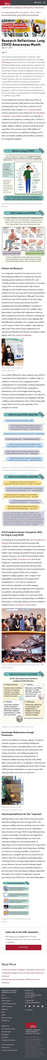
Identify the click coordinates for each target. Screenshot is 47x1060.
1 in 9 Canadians (30, 110)
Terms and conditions (8, 1044)
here (33, 773)
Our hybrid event (24, 559)
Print (5, 52)
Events (3, 1015)
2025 (37, 12)
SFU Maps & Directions (8, 1029)
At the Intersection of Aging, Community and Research (23, 970)
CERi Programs (6, 1001)
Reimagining (5, 1020)
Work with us (5, 998)
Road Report (5, 1034)
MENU (39, 3)
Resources (5, 1009)
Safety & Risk (5, 1026)
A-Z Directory (29, 1010)
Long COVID (16, 116)
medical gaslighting (23, 335)
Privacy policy (6, 1047)
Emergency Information (8, 1040)
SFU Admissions (6, 1031)
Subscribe (23, 947)
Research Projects (7, 1017)
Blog (32, 12)
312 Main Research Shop (9, 1003)
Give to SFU (5, 1037)
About (3, 995)
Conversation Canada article (25, 605)
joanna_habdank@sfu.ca (33, 1002)
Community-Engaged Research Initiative (23, 8)
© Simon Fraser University (9, 1050)
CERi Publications (7, 1006)
